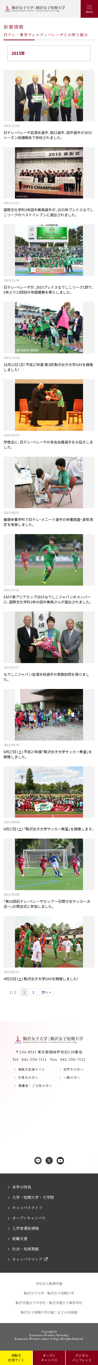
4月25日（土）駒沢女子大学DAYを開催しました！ (41, 975)
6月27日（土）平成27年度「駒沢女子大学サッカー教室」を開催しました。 (48, 750)
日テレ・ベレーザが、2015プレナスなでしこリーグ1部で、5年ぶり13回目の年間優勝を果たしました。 (49, 286)
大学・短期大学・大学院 (33, 1197)
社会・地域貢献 (25, 1249)
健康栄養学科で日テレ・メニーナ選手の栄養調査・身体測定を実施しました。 (48, 518)
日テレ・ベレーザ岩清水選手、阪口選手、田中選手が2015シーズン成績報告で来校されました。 (48, 131)
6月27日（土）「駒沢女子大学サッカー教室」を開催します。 (49, 825)
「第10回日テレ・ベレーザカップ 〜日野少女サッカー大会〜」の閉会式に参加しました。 (47, 900)
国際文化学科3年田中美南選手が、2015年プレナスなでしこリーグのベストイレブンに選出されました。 (48, 208)
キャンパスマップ (27, 1259)
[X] (49, 1161)
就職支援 (19, 1238)
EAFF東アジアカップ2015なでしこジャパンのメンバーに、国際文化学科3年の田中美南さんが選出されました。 (48, 596)
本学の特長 (21, 1187)
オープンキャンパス (28, 1218)
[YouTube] (60, 1161)
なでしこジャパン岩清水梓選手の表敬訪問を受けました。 (46, 673)
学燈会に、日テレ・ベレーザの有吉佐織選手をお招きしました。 (48, 441)
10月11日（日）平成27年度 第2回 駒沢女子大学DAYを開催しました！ (48, 363)
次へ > (46, 992)
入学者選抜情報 (25, 1228)
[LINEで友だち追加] (38, 1161)
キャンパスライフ (27, 1207)
